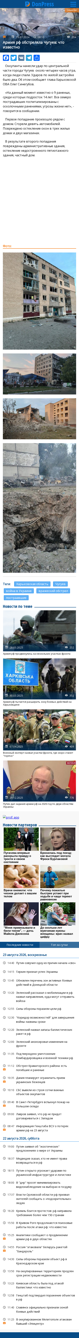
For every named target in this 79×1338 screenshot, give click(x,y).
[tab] (20, 945)
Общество (72, 10)
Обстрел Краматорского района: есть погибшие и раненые (39, 1067)
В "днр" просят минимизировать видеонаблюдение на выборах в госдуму (39, 1184)
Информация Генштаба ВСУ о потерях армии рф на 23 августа (39, 1127)
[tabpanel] (39, 1138)
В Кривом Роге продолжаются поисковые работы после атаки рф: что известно (39, 1224)
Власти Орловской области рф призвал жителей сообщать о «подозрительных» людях (39, 1198)
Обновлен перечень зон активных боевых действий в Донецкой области (39, 982)
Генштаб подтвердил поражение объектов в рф (39, 1297)
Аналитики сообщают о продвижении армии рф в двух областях (39, 1236)
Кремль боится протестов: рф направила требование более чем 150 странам (39, 1212)
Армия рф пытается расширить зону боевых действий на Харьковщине (39, 682)
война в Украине (19, 591)
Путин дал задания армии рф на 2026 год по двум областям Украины (39, 784)
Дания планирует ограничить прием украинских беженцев (39, 1079)
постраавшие (16, 598)
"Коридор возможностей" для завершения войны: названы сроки (39, 1019)
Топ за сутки (59, 945)
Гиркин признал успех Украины (39, 972)
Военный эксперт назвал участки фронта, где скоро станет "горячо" (39, 733)
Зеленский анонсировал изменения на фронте (39, 1043)
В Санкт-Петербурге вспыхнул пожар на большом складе (39, 1103)
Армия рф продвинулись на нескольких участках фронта (39, 632)
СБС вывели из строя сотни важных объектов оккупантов (39, 1091)
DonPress (43, 4)
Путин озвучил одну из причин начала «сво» (39, 963)
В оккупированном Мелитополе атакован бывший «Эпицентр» (39, 1321)
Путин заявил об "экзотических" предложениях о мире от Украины (39, 1148)
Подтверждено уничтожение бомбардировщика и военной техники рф (39, 1055)
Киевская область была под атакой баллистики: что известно (39, 1284)
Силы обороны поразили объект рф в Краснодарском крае (39, 1260)
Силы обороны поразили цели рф (39, 1009)
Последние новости (20, 945)
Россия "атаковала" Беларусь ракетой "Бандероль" (39, 1248)
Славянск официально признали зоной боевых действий (39, 1309)
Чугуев (60, 584)
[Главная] (27, 4)
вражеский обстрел (53, 591)
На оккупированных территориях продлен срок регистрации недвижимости (39, 1272)
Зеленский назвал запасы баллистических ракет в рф (39, 1031)
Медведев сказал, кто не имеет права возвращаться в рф (39, 1160)
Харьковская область (32, 584)
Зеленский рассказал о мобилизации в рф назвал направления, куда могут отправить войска (39, 996)
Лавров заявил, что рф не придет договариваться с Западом (39, 1115)
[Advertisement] (39, 200)
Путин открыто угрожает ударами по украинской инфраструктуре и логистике (39, 1172)
